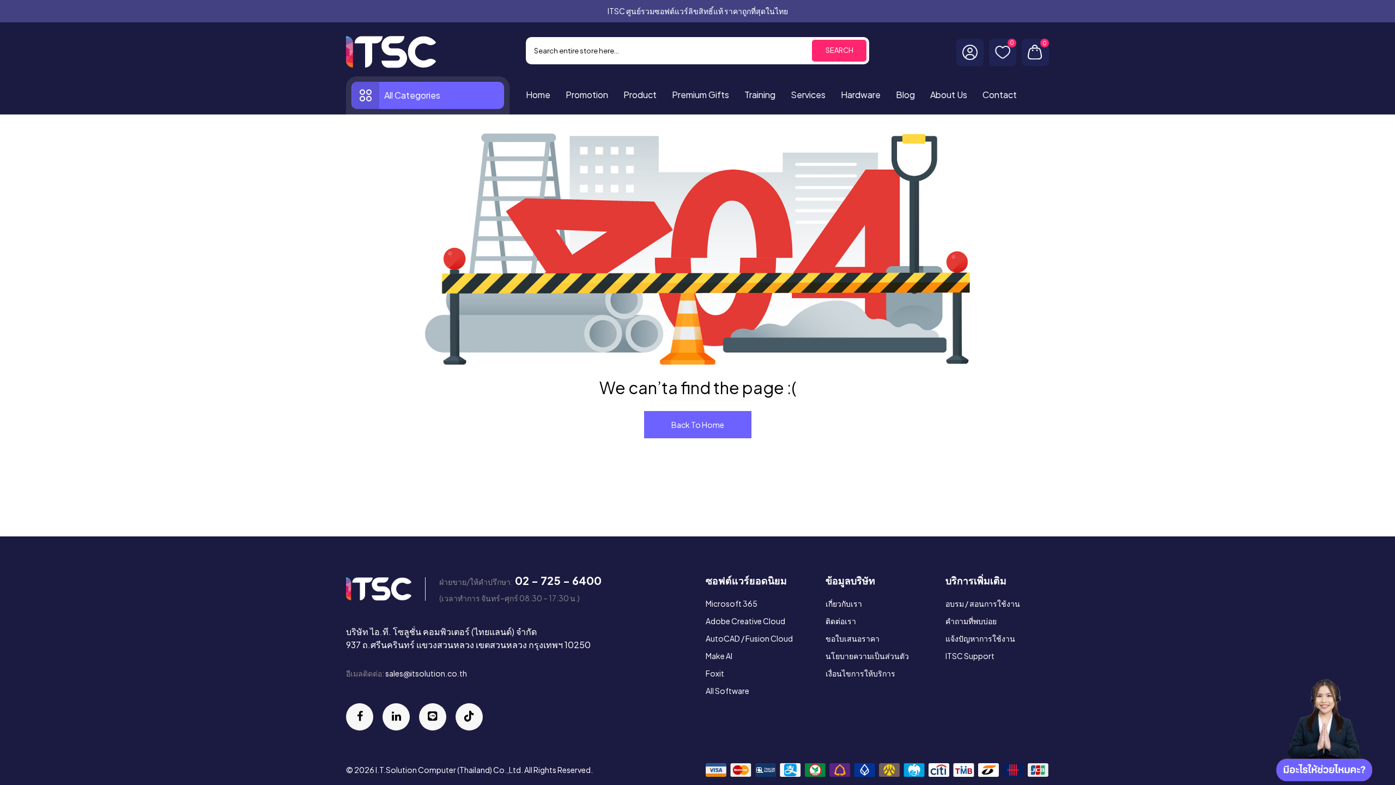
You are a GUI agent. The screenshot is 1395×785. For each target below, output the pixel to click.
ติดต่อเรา (841, 621)
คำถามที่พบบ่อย (971, 621)
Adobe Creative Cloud (745, 621)
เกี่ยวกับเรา (844, 603)
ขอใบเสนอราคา (853, 638)
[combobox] (697, 50)
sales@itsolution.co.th (426, 673)
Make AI (719, 656)
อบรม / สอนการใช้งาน (982, 603)
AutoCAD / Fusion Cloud (749, 638)
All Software (727, 691)
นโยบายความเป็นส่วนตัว (867, 656)
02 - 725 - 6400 (558, 580)
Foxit (715, 673)
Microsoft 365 (731, 603)
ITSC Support (969, 656)
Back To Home (697, 425)
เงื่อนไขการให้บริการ (860, 673)
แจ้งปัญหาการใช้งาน (980, 638)
